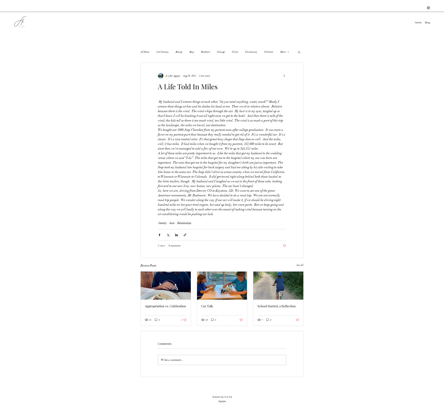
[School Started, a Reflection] (278, 286)
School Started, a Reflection (276, 306)
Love (172, 222)
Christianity (251, 51)
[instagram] (428, 8)
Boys (192, 51)
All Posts (144, 51)
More (283, 51)
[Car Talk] (222, 286)
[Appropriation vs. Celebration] (166, 286)
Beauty (179, 51)
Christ (235, 51)
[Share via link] (185, 235)
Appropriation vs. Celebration (165, 306)
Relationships (184, 222)
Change (221, 51)
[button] (299, 52)
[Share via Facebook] (159, 235)
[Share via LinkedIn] (176, 235)
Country (163, 222)
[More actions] (284, 76)
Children (268, 51)
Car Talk (207, 306)
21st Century (162, 51)
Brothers (205, 51)
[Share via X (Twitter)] (168, 235)
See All (300, 265)
